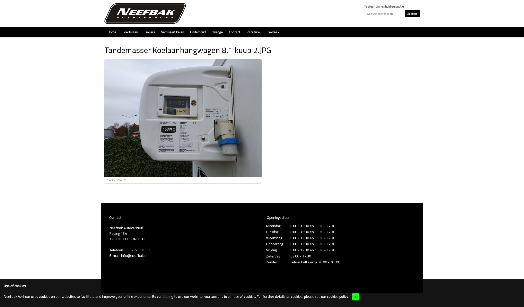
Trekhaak (272, 32)
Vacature (253, 32)
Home (111, 32)
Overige (217, 32)
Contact (235, 32)
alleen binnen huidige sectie (385, 6)
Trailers (149, 32)
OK (355, 297)
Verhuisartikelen (172, 32)
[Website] (145, 13)
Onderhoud (198, 32)
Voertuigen (130, 32)
